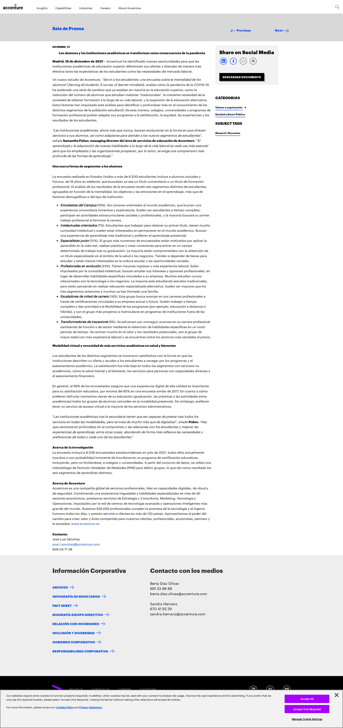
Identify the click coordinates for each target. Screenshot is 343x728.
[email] (243, 64)
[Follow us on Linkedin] (253, 689)
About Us (75, 689)
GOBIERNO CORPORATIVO (73, 642)
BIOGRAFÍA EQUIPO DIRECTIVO (77, 614)
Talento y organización (229, 107)
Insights (42, 8)
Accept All (307, 698)
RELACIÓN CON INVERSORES (75, 623)
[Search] (337, 6)
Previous (244, 30)
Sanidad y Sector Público (230, 114)
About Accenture (129, 8)
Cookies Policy (65, 707)
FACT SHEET (62, 605)
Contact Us (100, 689)
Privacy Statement (90, 707)
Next (279, 30)
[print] (253, 64)
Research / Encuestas (227, 132)
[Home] (13, 7)
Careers (105, 8)
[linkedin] (223, 64)
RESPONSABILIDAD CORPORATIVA (80, 651)
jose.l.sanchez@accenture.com (76, 544)
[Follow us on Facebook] (270, 689)
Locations (148, 689)
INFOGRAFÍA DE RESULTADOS (76, 596)
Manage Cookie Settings (307, 719)
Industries (85, 8)
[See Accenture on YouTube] (287, 689)
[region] (171, 709)
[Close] (336, 695)
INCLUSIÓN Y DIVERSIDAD (73, 632)
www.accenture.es (85, 524)
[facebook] (233, 64)
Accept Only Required (307, 709)
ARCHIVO (60, 587)
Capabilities (63, 8)
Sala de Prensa (68, 29)
